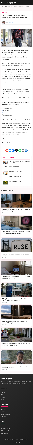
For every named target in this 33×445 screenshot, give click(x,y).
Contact (3, 411)
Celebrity (7, 6)
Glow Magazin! (6, 378)
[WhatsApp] (19, 150)
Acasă (2, 6)
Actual (2, 394)
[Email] (23, 150)
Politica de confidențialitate (7, 431)
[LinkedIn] (26, 150)
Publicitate (3, 416)
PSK (19, 442)
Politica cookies (4, 433)
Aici (9, 142)
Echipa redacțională (5, 414)
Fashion (3, 399)
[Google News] (6, 150)
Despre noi (3, 409)
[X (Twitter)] (16, 150)
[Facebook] (13, 150)
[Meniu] (30, 2)
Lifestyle (3, 397)
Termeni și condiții (5, 428)
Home (2, 426)
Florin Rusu (11, 22)
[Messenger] (10, 150)
